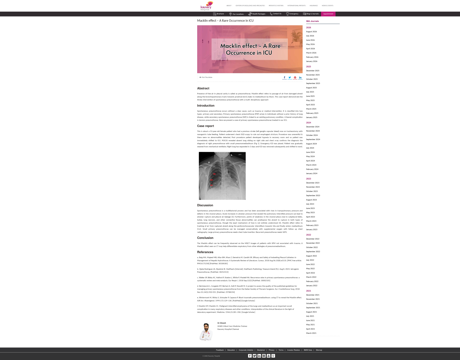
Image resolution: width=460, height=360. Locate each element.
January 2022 (311, 286)
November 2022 (313, 243)
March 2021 (311, 333)
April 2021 (310, 329)
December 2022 (312, 239)
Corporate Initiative (246, 350)
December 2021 (312, 295)
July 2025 (310, 92)
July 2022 (310, 260)
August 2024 (311, 144)
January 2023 (311, 230)
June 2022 (310, 264)
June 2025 (310, 96)
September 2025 (313, 83)
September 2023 (313, 196)
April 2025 (310, 105)
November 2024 (313, 131)
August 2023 (311, 200)
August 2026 (311, 32)
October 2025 (312, 79)
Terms (281, 350)
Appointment (328, 14)
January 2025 (311, 117)
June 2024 (310, 152)
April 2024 (310, 161)
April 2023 (310, 217)
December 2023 (312, 183)
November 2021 (313, 299)
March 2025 (311, 109)
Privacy (271, 350)
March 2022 (311, 277)
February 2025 (312, 113)
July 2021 (310, 316)
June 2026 (310, 40)
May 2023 (310, 213)
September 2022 (313, 252)
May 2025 (310, 100)
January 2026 (311, 61)
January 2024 (311, 174)
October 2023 (312, 191)
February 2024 (312, 169)
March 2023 (311, 221)
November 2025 (313, 75)
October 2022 (312, 247)
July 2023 (310, 204)
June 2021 (310, 321)
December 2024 (312, 127)
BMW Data (308, 350)
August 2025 (311, 88)
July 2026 (310, 36)
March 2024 (311, 165)
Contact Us (276, 14)
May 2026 (310, 44)
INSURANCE (314, 6)
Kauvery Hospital (214, 356)
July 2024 (310, 148)
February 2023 (312, 225)
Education (231, 350)
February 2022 (312, 281)
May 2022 (310, 269)
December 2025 (312, 71)
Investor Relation (293, 350)
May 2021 (310, 325)
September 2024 (313, 139)
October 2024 (312, 135)
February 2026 (312, 57)
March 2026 (311, 53)
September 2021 (313, 308)
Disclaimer (261, 350)
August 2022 (311, 256)
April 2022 (310, 273)
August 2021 (311, 312)
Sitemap (319, 350)
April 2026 (310, 49)
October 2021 (312, 303)
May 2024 (310, 157)
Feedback (220, 350)
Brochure (220, 14)
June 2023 (310, 208)
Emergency (293, 14)
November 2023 (313, 187)
